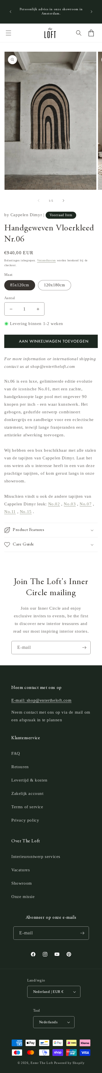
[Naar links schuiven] (38, 200)
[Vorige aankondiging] (10, 11)
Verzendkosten (46, 260)
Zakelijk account (27, 793)
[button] (8, 33)
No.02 (54, 504)
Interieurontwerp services (35, 856)
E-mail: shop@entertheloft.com (41, 700)
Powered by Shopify (69, 1062)
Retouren (20, 766)
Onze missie (23, 896)
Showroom (21, 883)
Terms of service (27, 807)
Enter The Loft (42, 1062)
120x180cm (54, 285)
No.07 (86, 504)
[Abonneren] (84, 647)
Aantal (9, 298)
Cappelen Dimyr (26, 214)
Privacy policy (25, 820)
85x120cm (19, 285)
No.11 (10, 511)
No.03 (70, 504)
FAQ (15, 753)
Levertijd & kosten (29, 780)
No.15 (26, 511)
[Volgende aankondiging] (91, 11)
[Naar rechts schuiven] (63, 200)
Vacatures (20, 870)
